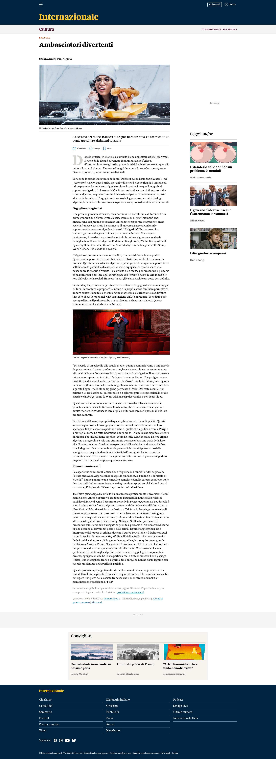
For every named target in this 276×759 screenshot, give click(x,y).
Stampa (97, 149)
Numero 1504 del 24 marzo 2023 (219, 29)
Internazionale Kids (185, 718)
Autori (110, 724)
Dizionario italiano (118, 699)
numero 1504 (111, 598)
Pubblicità (112, 712)
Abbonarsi (214, 4)
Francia (44, 38)
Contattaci (45, 706)
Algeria (67, 59)
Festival (44, 718)
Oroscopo (112, 706)
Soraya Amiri (47, 59)
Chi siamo (45, 699)
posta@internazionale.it (130, 592)
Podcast (178, 699)
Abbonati (96, 602)
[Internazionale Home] (52, 690)
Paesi (109, 718)
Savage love (180, 706)
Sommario (45, 712)
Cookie (175, 753)
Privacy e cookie (49, 724)
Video (42, 730)
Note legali (165, 753)
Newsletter (113, 730)
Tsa (59, 59)
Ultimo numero (182, 712)
